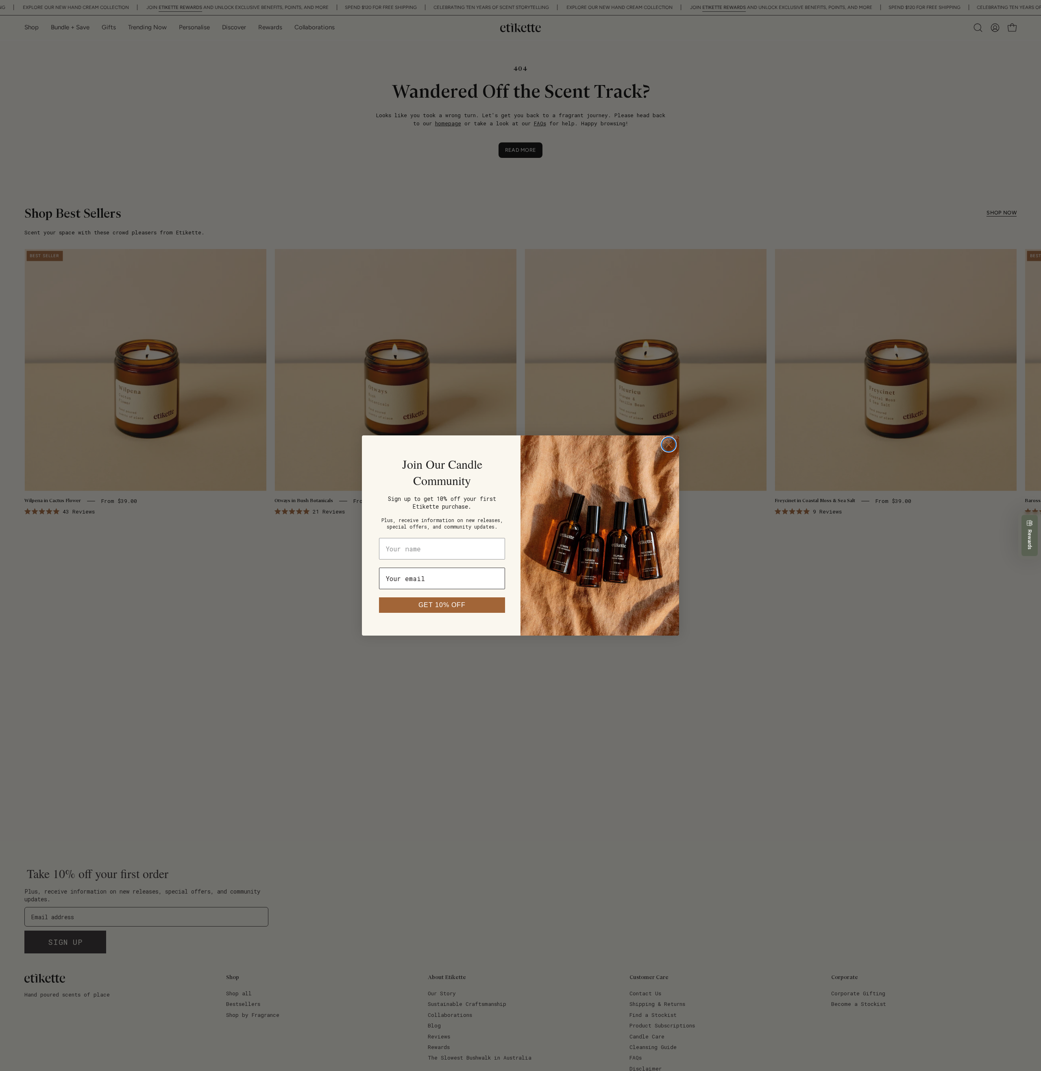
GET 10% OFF (442, 604)
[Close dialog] (669, 444)
